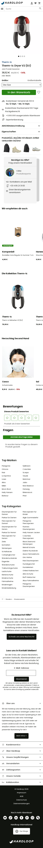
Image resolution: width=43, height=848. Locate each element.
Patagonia (6, 466)
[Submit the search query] (40, 9)
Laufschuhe (6, 571)
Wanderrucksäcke (9, 558)
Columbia (27, 469)
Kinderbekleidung (9, 588)
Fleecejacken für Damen (9, 522)
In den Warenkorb (19, 92)
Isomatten (6, 545)
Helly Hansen (7, 492)
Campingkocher (8, 555)
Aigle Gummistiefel (30, 518)
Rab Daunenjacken (30, 561)
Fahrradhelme (7, 581)
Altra (3, 482)
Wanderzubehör (19, 599)
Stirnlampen (7, 548)
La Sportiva (6, 476)
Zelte (4, 542)
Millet (4, 486)
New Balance (28, 486)
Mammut (26, 479)
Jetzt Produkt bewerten (11, 69)
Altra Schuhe (28, 574)
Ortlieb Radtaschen (31, 571)
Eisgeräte (5, 561)
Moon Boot (6, 489)
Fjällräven (26, 466)
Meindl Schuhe (29, 547)
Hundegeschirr (29, 564)
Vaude (25, 476)
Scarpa (26, 472)
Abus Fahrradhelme (31, 580)
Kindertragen (7, 585)
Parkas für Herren (9, 532)
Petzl (24, 496)
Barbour (5, 496)
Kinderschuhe (7, 578)
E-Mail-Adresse (21, 668)
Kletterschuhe (7, 575)
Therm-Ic (7, 62)
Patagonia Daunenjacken (29, 585)
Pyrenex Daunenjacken (29, 528)
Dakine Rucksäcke (30, 551)
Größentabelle (34, 80)
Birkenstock (27, 492)
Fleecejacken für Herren (9, 537)
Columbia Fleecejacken (28, 537)
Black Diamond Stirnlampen (29, 543)
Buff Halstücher (29, 577)
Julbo (25, 482)
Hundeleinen (28, 567)
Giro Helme (27, 557)
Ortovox (5, 469)
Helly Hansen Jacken (31, 532)
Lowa (4, 479)
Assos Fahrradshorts (31, 554)
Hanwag (26, 489)
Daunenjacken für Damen (9, 513)
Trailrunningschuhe (10, 568)
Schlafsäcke (7, 551)
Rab (3, 472)
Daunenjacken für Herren (9, 528)
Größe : (5, 80)
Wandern (9, 599)
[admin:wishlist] (38, 92)
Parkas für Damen (9, 518)
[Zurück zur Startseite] (4, 599)
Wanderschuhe (8, 565)
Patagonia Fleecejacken (28, 522)
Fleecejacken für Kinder (29, 513)
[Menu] (2, 9)
